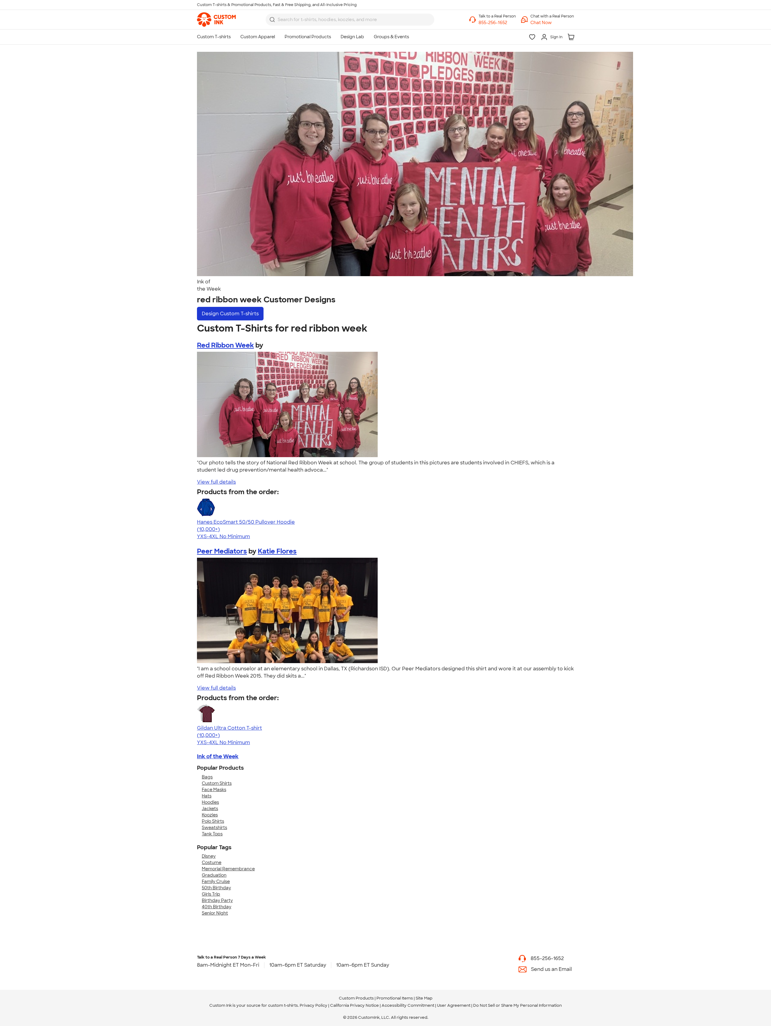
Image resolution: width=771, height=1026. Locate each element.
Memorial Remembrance (228, 869)
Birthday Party (217, 900)
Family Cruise (216, 881)
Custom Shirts (217, 783)
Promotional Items (394, 998)
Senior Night (215, 913)
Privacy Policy (313, 1005)
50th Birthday (216, 887)
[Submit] (272, 20)
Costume (211, 862)
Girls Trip (211, 894)
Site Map (424, 998)
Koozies (210, 815)
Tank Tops (212, 834)
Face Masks (214, 789)
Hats (206, 796)
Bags (207, 777)
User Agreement (453, 1005)
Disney (209, 856)
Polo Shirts (213, 821)
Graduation (214, 875)
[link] (216, 19)
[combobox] (350, 20)
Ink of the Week (218, 756)
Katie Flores (277, 551)
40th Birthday (216, 906)
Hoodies (210, 802)
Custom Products (356, 998)
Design (230, 313)
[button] (552, 23)
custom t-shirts (283, 1005)
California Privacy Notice (354, 1005)
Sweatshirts (214, 827)
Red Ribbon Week (225, 345)
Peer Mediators (222, 551)
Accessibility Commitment (408, 1005)
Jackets (210, 808)
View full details (216, 482)
